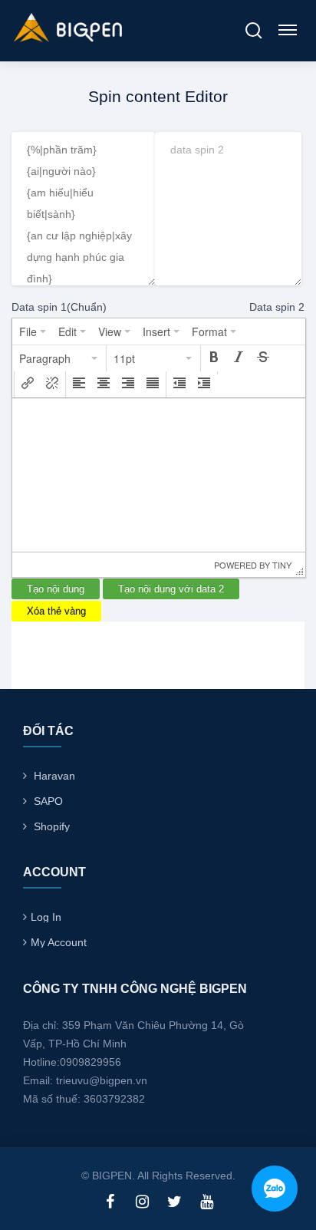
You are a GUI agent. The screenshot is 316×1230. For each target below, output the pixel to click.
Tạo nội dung (55, 589)
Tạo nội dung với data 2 (171, 589)
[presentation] (33, 331)
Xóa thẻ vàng (56, 611)
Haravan (54, 776)
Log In (46, 917)
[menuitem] (32, 331)
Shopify (52, 826)
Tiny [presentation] (281, 565)
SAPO (48, 801)
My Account (59, 942)
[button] (59, 358)
